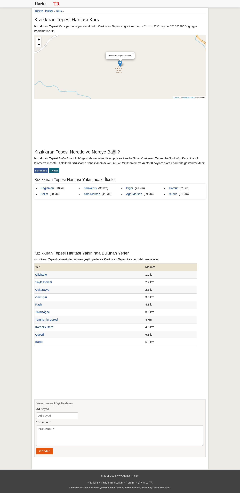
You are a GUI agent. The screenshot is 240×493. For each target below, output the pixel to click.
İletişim (94, 482)
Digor (129, 188)
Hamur (173, 188)
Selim (44, 194)
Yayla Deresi (43, 282)
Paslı (38, 304)
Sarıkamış (90, 188)
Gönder (44, 451)
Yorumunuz (43, 422)
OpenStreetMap (188, 97)
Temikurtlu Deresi (46, 319)
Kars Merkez (91, 194)
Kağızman (47, 188)
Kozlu (39, 342)
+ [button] (39, 39)
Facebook (41, 170)
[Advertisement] (120, 123)
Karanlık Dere (44, 327)
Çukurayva (42, 289)
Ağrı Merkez (134, 194)
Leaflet (176, 97)
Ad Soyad (42, 409)
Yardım (130, 482)
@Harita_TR (145, 482)
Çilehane (41, 274)
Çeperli (40, 334)
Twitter (54, 170)
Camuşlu (41, 297)
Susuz (173, 194)
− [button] (39, 44)
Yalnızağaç (42, 312)
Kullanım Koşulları (112, 482)
